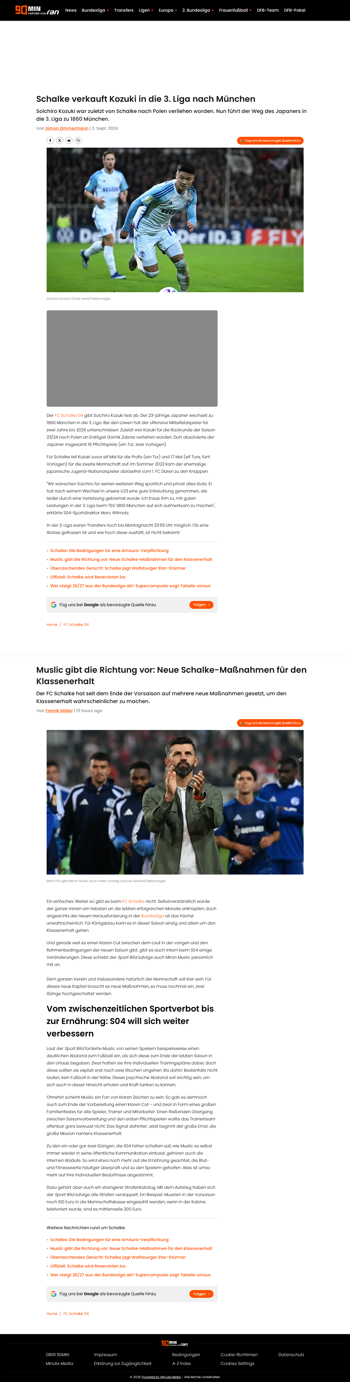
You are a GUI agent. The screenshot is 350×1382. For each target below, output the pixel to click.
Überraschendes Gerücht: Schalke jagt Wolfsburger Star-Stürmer (118, 568)
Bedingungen (186, 1355)
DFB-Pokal (294, 10)
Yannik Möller (59, 711)
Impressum (105, 1355)
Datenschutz (291, 1355)
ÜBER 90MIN (57, 1355)
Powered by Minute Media (161, 1377)
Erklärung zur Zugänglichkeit (123, 1363)
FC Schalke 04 (69, 415)
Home (52, 624)
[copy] (78, 140)
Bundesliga (152, 916)
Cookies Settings (237, 1363)
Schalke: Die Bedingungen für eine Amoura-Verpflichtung (109, 551)
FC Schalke (133, 901)
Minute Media (59, 1363)
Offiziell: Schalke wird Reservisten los (88, 577)
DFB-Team (268, 10)
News (71, 10)
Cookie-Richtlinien (239, 1355)
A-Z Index (181, 1363)
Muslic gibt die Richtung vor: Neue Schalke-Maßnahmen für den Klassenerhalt (131, 559)
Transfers (124, 10)
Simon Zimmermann (66, 128)
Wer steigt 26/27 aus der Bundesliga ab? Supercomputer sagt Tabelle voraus (130, 586)
